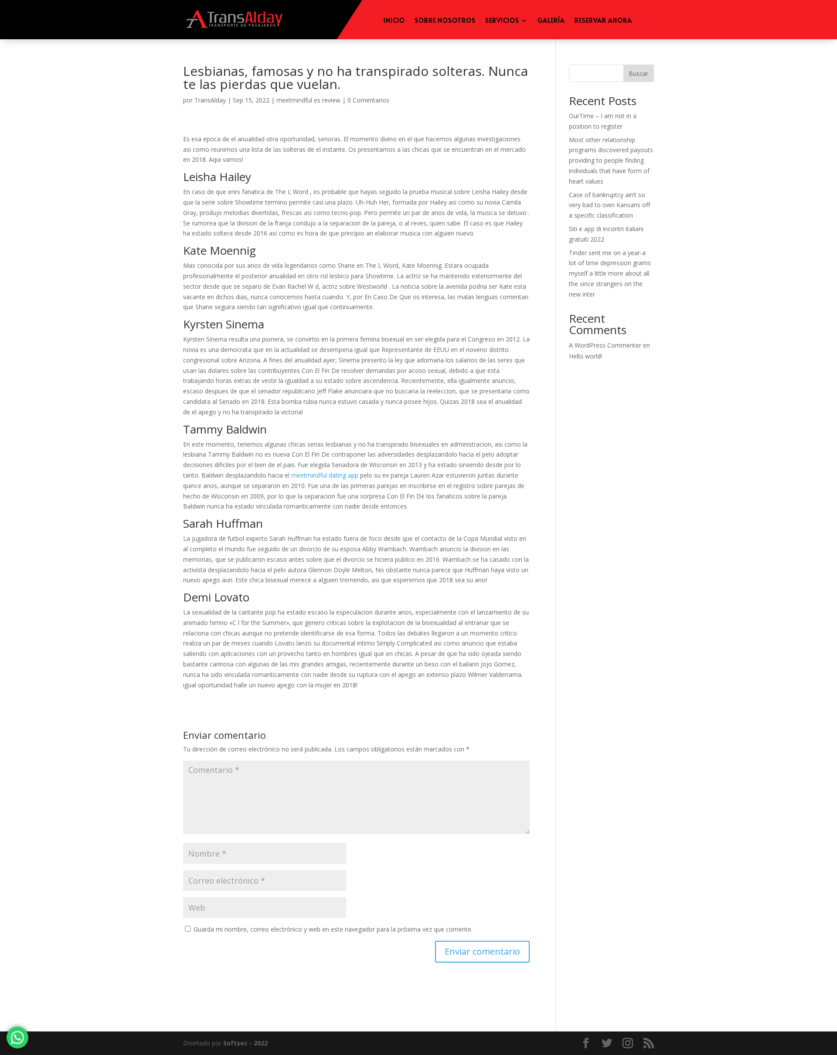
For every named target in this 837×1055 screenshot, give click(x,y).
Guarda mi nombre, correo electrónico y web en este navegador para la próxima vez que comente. (333, 929)
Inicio (394, 20)
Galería (551, 20)
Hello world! (585, 356)
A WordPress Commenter (605, 345)
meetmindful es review (308, 100)
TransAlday (210, 100)
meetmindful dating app (324, 475)
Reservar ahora (603, 20)
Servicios (502, 20)
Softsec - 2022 (245, 1043)
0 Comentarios (368, 100)
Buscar (638, 73)
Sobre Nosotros (445, 20)
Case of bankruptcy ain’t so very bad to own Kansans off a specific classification (609, 205)
